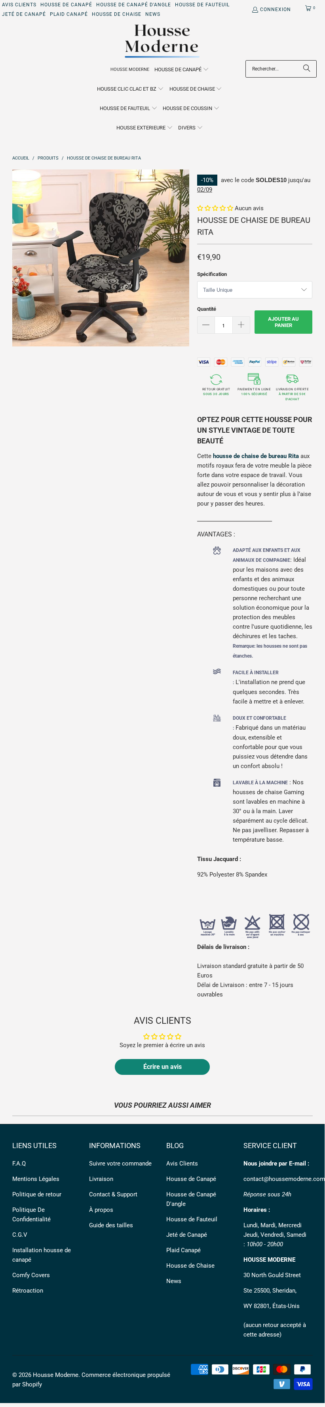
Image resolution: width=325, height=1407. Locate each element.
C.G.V (19, 1234)
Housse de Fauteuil (202, 5)
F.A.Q (19, 1163)
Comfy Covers (31, 1275)
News (152, 14)
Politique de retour (36, 1194)
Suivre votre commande (120, 1163)
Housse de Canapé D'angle (133, 5)
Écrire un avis (162, 1066)
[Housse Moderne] (162, 41)
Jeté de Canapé (24, 14)
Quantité (206, 309)
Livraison (101, 1179)
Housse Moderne (55, 1374)
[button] (181, 70)
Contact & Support (113, 1194)
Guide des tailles (111, 1225)
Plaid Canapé (69, 14)
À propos (101, 1209)
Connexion (275, 9)
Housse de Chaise (116, 14)
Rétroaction (27, 1290)
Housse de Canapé (66, 5)
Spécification (212, 274)
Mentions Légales (35, 1179)
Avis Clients (19, 5)
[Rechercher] (307, 69)
